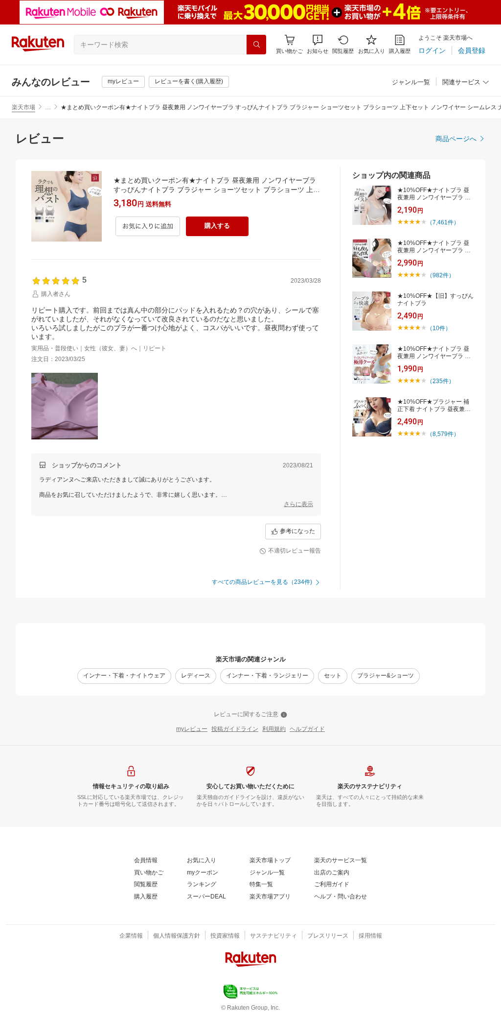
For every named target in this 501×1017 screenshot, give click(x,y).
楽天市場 (23, 107)
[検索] (256, 44)
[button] (317, 44)
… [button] (48, 107)
